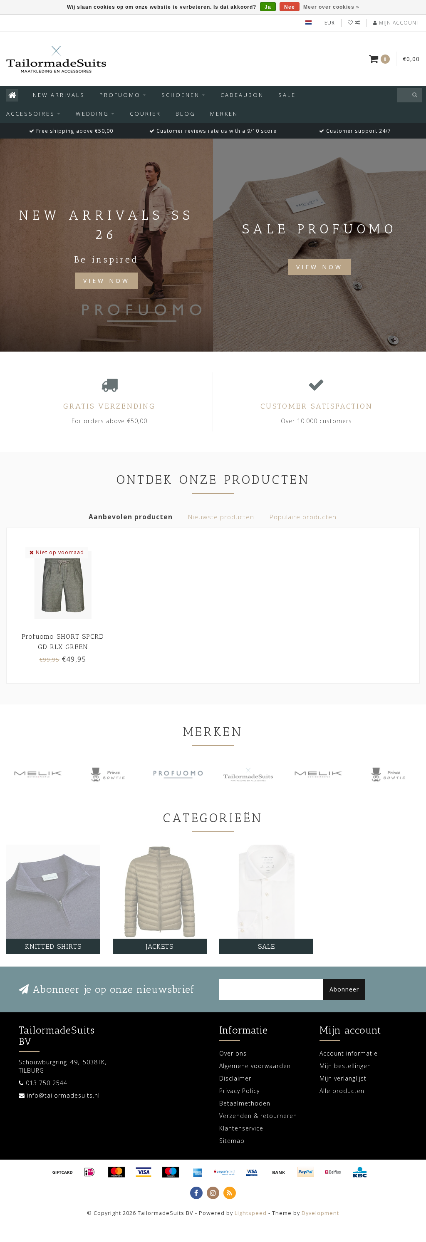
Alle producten (342, 1091)
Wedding (92, 113)
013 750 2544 (46, 1083)
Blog (186, 113)
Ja (268, 7)
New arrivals (59, 95)
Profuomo (120, 95)
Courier (145, 113)
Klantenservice (241, 1128)
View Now (106, 281)
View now (319, 267)
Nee (289, 7)
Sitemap (232, 1141)
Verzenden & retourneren (258, 1116)
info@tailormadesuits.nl (63, 1095)
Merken (224, 113)
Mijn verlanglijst (343, 1078)
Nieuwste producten (221, 517)
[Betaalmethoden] (62, 1172)
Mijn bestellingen (345, 1066)
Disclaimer (235, 1078)
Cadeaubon (242, 95)
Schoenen (180, 95)
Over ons (233, 1053)
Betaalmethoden (244, 1103)
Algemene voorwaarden (255, 1066)
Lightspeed (251, 1213)
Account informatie (349, 1053)
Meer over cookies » (331, 7)
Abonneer (344, 989)
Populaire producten (303, 517)
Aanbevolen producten (131, 517)
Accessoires (30, 113)
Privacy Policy (239, 1091)
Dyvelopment (320, 1213)
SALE (287, 95)
